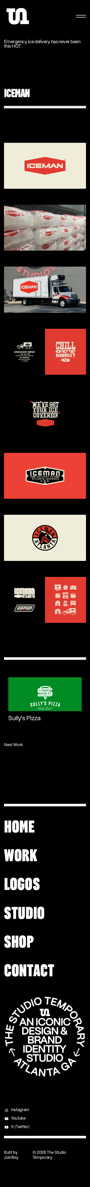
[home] (19, 16)
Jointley (11, 1158)
